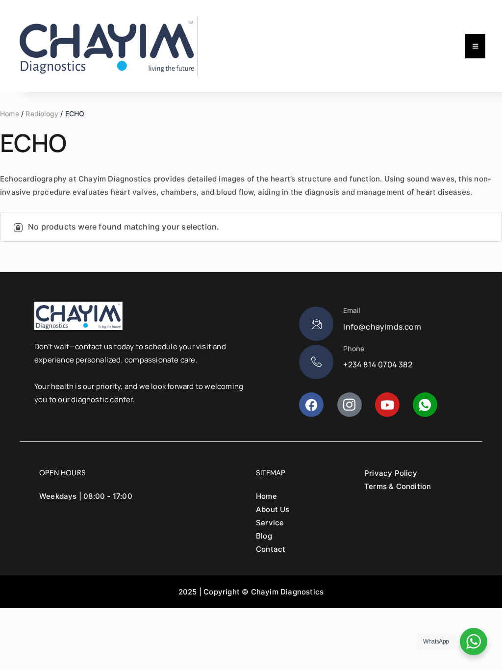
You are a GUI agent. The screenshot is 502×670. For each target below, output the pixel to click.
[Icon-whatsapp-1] (425, 404)
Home (9, 113)
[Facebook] (311, 404)
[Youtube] (387, 404)
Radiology (41, 113)
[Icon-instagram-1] (349, 404)
